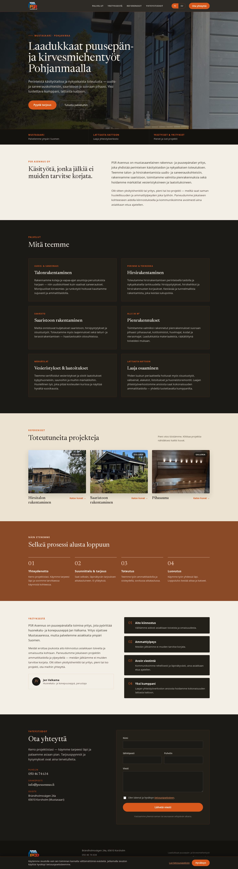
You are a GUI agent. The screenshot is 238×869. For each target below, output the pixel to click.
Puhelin (168, 753)
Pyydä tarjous (42, 105)
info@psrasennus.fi (41, 785)
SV (182, 6)
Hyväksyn (200, 862)
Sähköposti (129, 753)
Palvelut (97, 6)
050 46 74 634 (38, 774)
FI (175, 6)
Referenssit (134, 6)
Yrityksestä (115, 6)
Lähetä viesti (163, 807)
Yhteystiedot (154, 6)
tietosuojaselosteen (164, 797)
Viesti (126, 768)
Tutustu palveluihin (76, 105)
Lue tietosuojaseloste (179, 862)
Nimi (125, 738)
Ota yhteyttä (199, 5)
